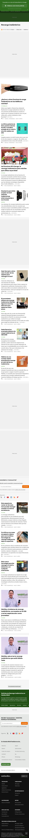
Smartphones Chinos (7, 759)
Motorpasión (18, 802)
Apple (16, 745)
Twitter (1, 497)
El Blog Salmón (18, 812)
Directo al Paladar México (8, 829)
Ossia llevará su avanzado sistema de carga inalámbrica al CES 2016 (8, 332)
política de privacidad (20, 489)
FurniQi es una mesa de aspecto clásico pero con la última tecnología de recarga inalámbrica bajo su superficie (8, 536)
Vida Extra (17, 785)
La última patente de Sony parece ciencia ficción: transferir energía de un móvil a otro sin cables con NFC (8, 128)
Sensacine (17, 793)
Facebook (4, 497)
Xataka (3, 783)
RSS (14, 497)
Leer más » (10, 117)
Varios (3, 202)
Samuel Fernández (10, 118)
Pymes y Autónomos (19, 814)
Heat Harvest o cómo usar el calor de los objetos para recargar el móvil (8, 273)
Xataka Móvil (5, 785)
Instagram (11, 497)
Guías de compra (6, 751)
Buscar (27, 770)
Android (24, 705)
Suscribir (25, 486)
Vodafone (26, 29)
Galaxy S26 (18, 29)
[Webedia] (5, 777)
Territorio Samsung (19, 751)
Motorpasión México (20, 829)
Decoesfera (4, 814)
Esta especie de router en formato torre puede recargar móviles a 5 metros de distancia (8, 506)
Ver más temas (6, 764)
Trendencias (4, 812)
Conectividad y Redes (20, 759)
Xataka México (5, 823)
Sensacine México (19, 825)
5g (15, 754)
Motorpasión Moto (19, 804)
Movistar (19, 705)
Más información (23, 836)
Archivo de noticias (15, 686)
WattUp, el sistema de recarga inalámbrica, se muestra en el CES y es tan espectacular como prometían (13, 612)
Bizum (12, 29)
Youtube (8, 497)
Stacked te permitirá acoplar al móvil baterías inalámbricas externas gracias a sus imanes (8, 195)
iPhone (3, 757)
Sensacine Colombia (19, 827)
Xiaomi (3, 748)
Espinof (16, 795)
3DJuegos (17, 783)
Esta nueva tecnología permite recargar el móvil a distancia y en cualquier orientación (7, 566)
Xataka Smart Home (6, 790)
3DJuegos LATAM (19, 823)
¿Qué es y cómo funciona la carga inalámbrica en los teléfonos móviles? (13, 101)
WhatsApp (17, 757)
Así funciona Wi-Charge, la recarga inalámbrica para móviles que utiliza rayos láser (14, 168)
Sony (2, 135)
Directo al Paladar (6, 802)
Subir (23, 776)
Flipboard (18, 497)
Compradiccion (5, 816)
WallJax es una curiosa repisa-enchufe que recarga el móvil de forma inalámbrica (8, 360)
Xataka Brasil (5, 825)
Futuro (3, 173)
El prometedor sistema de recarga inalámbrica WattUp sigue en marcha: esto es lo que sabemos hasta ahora (8, 303)
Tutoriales (4, 106)
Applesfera (4, 788)
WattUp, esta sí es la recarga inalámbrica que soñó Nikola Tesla (12, 658)
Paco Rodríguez (8, 185)
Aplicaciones (18, 748)
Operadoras (12, 705)
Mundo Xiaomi (5, 792)
